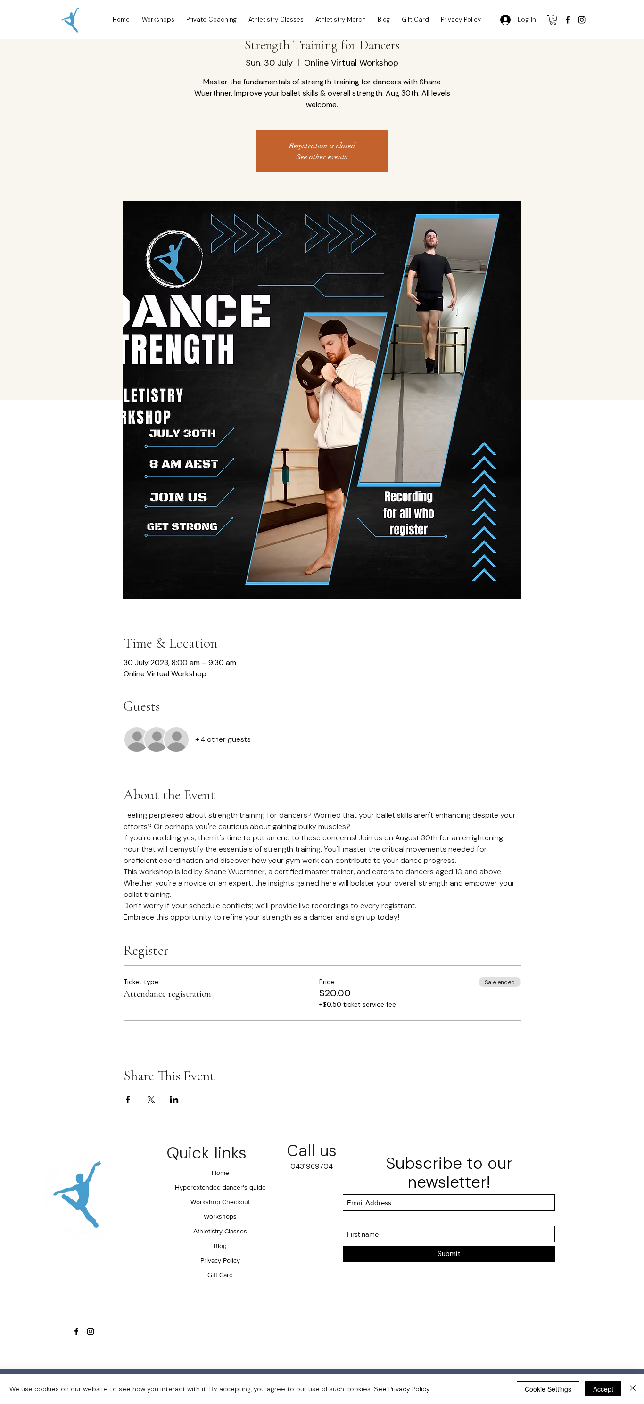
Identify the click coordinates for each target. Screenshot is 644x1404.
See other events (322, 157)
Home (220, 1172)
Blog (220, 1245)
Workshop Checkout (220, 1202)
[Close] (632, 1388)
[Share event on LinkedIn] (174, 1099)
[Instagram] (581, 20)
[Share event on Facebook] (128, 1099)
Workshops (220, 1216)
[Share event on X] (151, 1099)
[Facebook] (567, 20)
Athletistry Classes (220, 1231)
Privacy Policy (220, 1260)
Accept (603, 1389)
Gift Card (220, 1275)
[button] (553, 20)
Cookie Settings (548, 1389)
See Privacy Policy (402, 1389)
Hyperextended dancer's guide (220, 1187)
